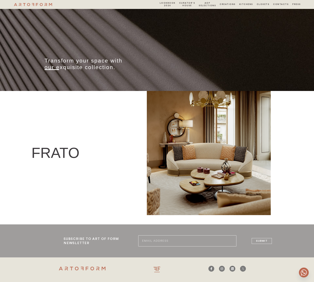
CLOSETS (263, 4)
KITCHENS (246, 4)
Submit (261, 241)
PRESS (296, 4)
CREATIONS (228, 4)
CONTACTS (281, 4)
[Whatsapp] (304, 272)
